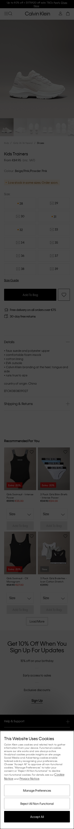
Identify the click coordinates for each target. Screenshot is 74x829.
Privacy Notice (29, 778)
